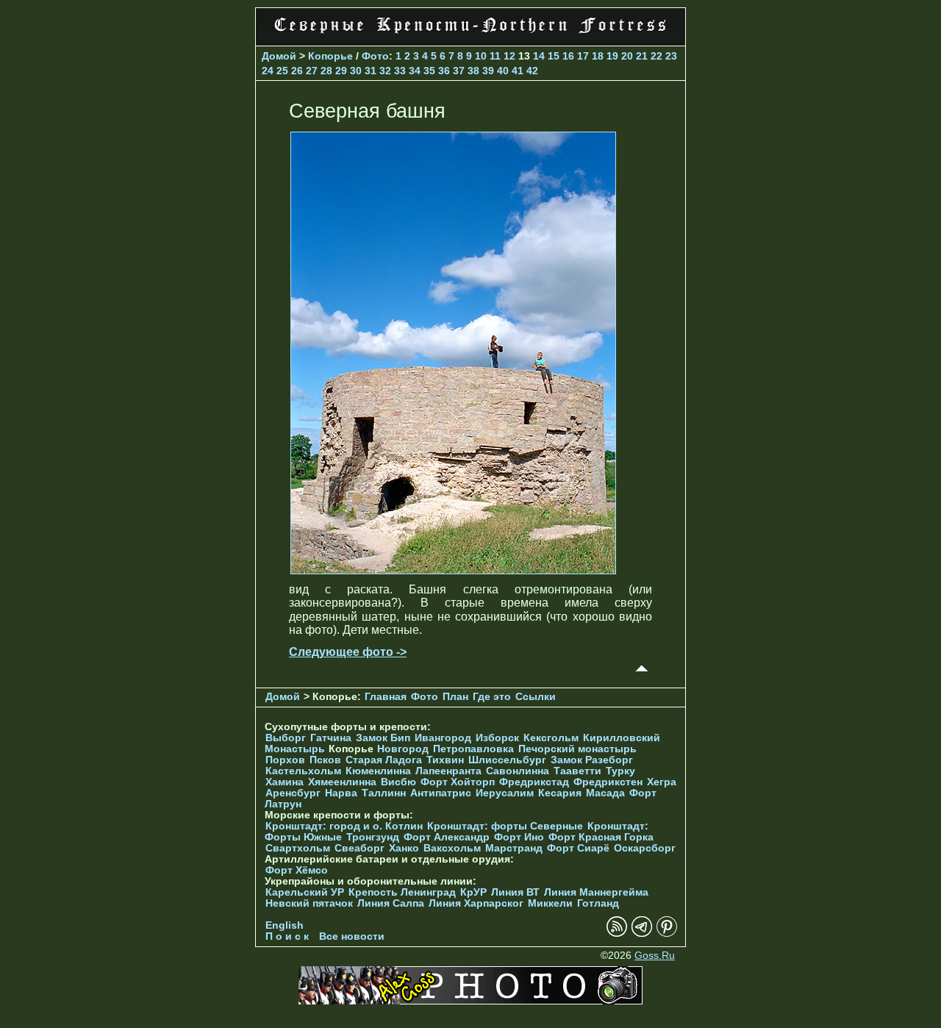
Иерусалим (505, 793)
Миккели (550, 903)
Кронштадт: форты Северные (505, 826)
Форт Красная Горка (601, 837)
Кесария (560, 793)
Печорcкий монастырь (577, 748)
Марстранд (514, 848)
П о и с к (287, 936)
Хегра (661, 782)
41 (517, 70)
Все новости (351, 936)
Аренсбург (293, 793)
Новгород (403, 748)
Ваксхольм (452, 848)
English (284, 925)
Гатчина (330, 737)
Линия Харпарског (476, 903)
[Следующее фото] (453, 570)
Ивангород (443, 737)
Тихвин (445, 759)
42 (532, 70)
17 (583, 56)
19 (612, 56)
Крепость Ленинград (402, 892)
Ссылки (535, 696)
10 (481, 56)
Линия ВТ (515, 892)
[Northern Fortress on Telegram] (641, 933)
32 (385, 70)
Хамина (284, 782)
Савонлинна (517, 771)
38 (473, 70)
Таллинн (384, 793)
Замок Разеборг (592, 759)
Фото (375, 56)
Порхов (285, 759)
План (455, 696)
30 (356, 70)
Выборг (285, 737)
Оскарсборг (645, 848)
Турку (620, 771)
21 (642, 56)
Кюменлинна (378, 771)
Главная (386, 696)
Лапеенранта (448, 771)
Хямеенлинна (342, 782)
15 (553, 56)
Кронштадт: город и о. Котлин (344, 826)
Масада (605, 793)
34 (415, 70)
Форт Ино (519, 837)
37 (459, 70)
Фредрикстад (534, 782)
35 (429, 70)
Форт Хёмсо (296, 870)
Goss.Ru (654, 955)
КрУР (473, 892)
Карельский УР (304, 892)
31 (370, 70)
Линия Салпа (390, 903)
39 (488, 70)
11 (495, 56)
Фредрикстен (608, 782)
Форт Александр (447, 837)
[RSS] (617, 933)
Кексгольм (551, 737)
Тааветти (577, 771)
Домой (279, 56)
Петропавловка (473, 748)
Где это (492, 696)
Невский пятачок (309, 903)
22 (656, 56)
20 (627, 56)
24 (267, 70)
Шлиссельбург (507, 759)
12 (509, 56)
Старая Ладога (384, 759)
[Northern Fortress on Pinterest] (666, 933)
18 (598, 56)
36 (444, 70)
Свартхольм (297, 848)
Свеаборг (359, 848)
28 (326, 70)
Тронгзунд (372, 837)
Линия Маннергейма (596, 892)
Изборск (497, 737)
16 (568, 56)
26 (297, 70)
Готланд (598, 903)
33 (400, 70)
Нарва (341, 793)
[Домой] (470, 36)
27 (312, 70)
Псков (325, 759)
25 (282, 70)
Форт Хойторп (458, 782)
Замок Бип (383, 737)
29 (341, 70)
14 (539, 56)
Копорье (330, 56)
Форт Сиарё (578, 848)
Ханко (404, 848)
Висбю (398, 782)
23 (671, 56)
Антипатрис (440, 793)
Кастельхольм (303, 771)
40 (503, 70)
